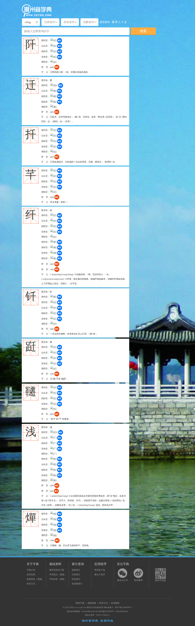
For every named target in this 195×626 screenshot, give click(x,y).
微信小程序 (99, 574)
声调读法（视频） (57, 574)
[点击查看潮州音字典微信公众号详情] (122, 573)
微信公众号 (122, 580)
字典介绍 (31, 570)
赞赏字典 (80, 603)
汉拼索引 (76, 574)
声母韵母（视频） (57, 579)
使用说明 (31, 574)
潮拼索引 (76, 570)
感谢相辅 (91, 603)
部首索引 (76, 579)
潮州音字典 (91, 607)
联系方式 (31, 584)
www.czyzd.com (80, 607)
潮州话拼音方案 (56, 570)
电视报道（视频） (35, 579)
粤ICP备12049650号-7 (123, 607)
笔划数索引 (77, 584)
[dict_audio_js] (59, 40)
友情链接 (115, 603)
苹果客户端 (99, 570)
